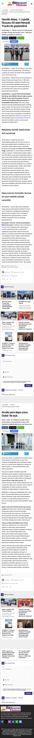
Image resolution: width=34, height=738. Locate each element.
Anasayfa (5, 10)
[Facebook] (2, 721)
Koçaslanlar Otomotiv (22, 118)
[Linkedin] (13, 721)
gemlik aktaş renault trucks (9, 265)
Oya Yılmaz (7, 272)
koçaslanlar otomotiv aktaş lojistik (10, 267)
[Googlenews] (20, 721)
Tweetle (14, 38)
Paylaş (6, 38)
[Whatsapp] (16, 721)
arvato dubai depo (7, 575)
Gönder (22, 38)
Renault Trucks (6, 227)
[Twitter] (5, 721)
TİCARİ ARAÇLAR (19, 10)
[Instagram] (9, 721)
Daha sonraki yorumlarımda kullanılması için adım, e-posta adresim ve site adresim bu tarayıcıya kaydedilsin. (17, 382)
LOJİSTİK (12, 10)
